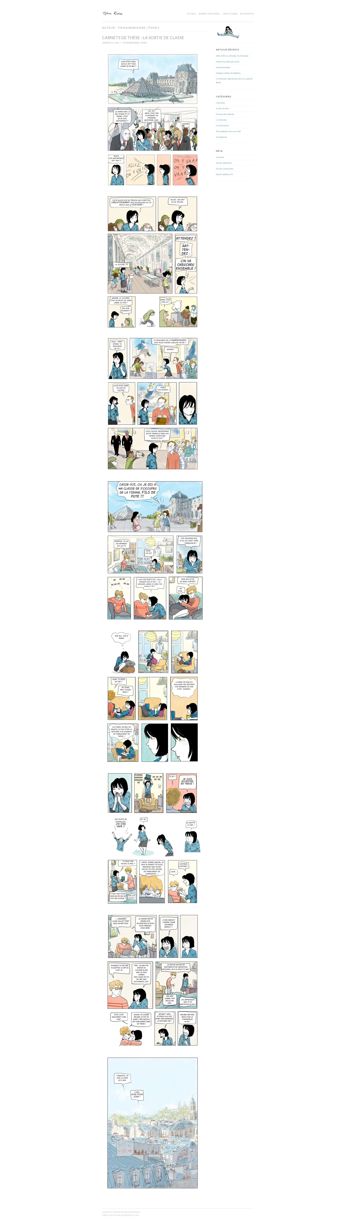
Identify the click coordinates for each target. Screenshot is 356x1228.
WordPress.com (130, 1215)
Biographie (247, 14)
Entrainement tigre (223, 67)
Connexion (220, 157)
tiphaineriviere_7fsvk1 (134, 43)
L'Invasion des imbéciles (225, 114)
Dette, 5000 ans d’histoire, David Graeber (232, 56)
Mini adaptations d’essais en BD (228, 131)
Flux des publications (224, 163)
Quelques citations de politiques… (229, 73)
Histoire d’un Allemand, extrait (227, 62)
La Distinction (221, 120)
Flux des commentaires (225, 169)
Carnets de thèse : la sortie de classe (143, 37)
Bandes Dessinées (209, 14)
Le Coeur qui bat (222, 125)
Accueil (191, 14)
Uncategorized (221, 137)
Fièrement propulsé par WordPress (121, 1212)
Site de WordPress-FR (224, 174)
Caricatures (230, 14)
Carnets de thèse (222, 108)
